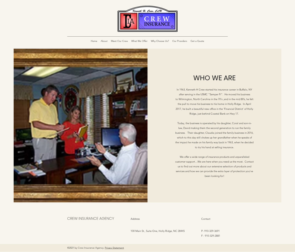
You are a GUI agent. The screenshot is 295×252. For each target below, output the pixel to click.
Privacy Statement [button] (114, 247)
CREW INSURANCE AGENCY (90, 218)
